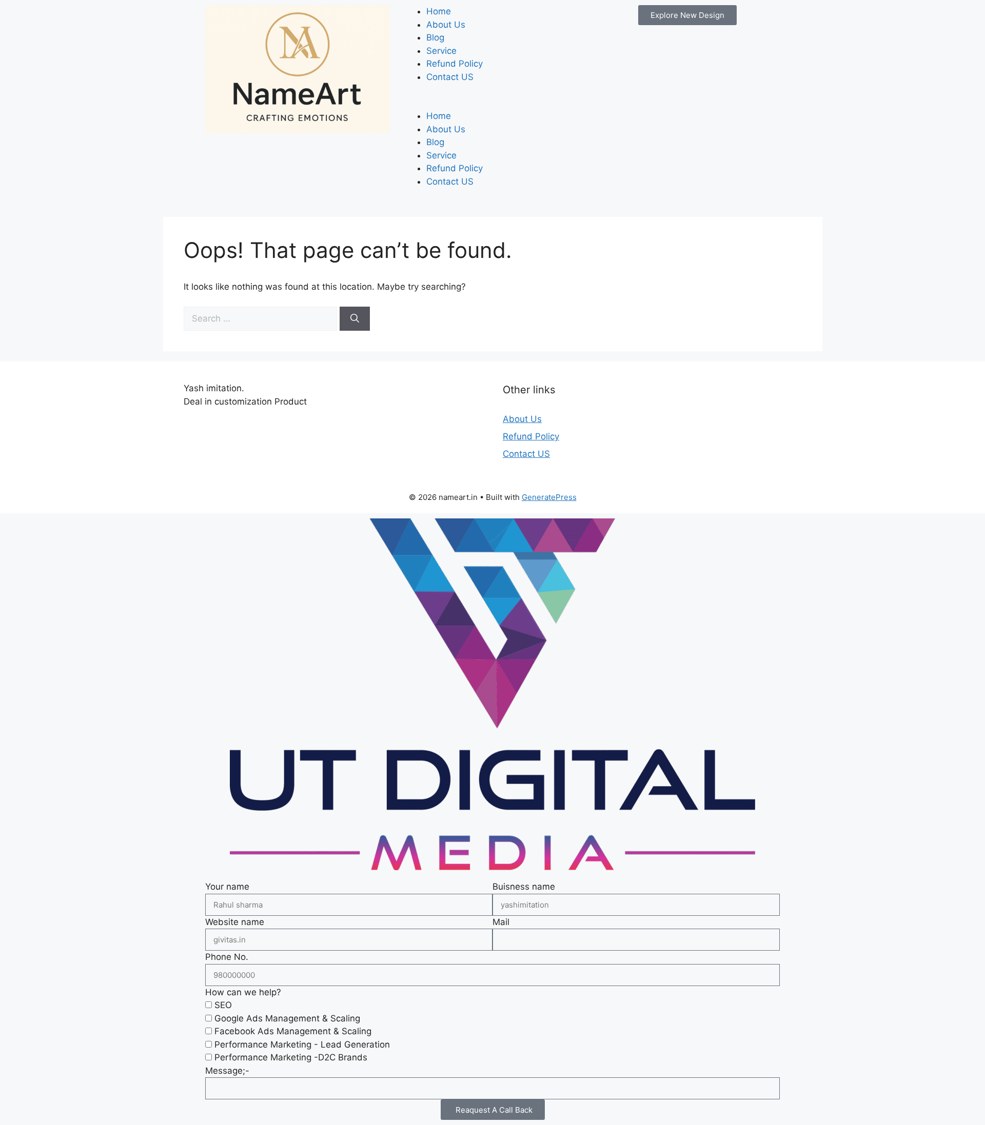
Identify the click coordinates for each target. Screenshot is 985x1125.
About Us (445, 24)
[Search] (355, 319)
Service (441, 51)
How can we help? (243, 992)
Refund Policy (454, 63)
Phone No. (226, 957)
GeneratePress (549, 497)
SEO (223, 1005)
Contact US (450, 77)
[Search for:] (262, 318)
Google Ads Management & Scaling (287, 1018)
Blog (435, 37)
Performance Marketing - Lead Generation (302, 1044)
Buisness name (524, 886)
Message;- (227, 1071)
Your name (227, 886)
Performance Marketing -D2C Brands (290, 1057)
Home (438, 11)
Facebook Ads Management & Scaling (292, 1031)
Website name (234, 922)
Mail (501, 922)
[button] (492, 103)
